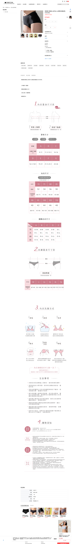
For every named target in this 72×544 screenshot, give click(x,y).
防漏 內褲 (59, 65)
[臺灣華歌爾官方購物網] (9, 3)
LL (52, 21)
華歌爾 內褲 (30, 65)
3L (55, 21)
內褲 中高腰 (53, 65)
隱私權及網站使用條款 (28, 543)
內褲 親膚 (35, 65)
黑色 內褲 (47, 65)
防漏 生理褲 (23, 65)
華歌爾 (46, 38)
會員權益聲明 (43, 543)
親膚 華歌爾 (41, 65)
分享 (47, 58)
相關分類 (23, 63)
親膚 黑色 (64, 65)
